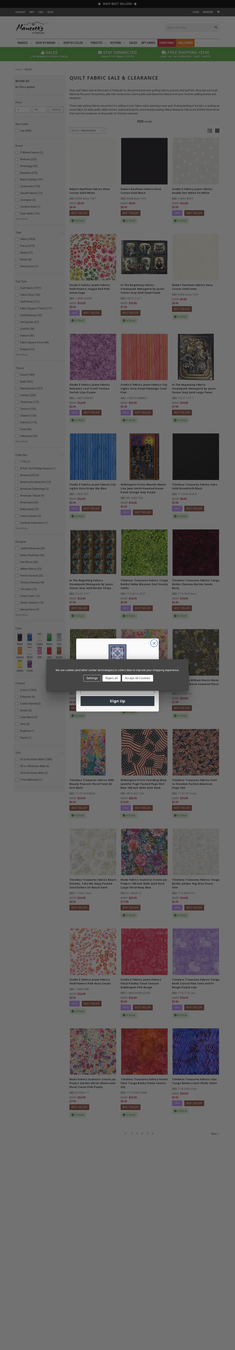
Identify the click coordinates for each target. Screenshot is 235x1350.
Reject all (111, 678)
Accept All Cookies (137, 678)
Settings (92, 678)
